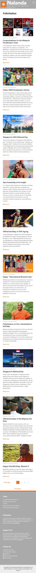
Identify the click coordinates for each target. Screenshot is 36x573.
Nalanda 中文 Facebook (10, 552)
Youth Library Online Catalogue (10, 507)
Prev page (7, 482)
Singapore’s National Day (13, 372)
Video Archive (7, 558)
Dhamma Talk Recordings (10, 556)
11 (28, 482)
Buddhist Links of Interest (9, 501)
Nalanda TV (7, 554)
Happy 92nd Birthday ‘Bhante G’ (16, 466)
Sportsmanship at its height (14, 182)
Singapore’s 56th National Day (15, 137)
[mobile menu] (33, 2)
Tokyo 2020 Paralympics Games (16, 90)
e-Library (5, 503)
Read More (16, 523)
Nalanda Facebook (9, 550)
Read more (6, 62)
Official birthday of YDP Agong (15, 232)
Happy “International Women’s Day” (17, 277)
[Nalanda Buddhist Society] (18, 2)
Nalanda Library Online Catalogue (11, 505)
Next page (17, 489)
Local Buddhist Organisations (10, 499)
